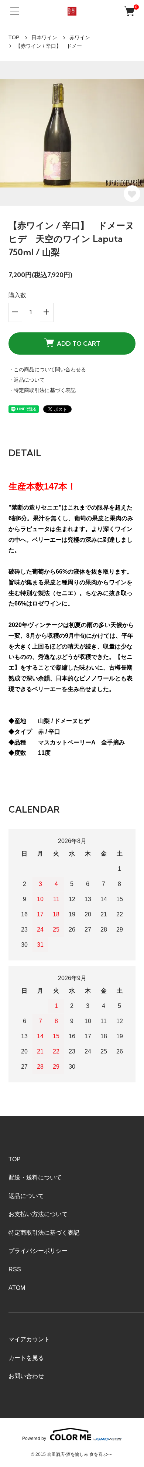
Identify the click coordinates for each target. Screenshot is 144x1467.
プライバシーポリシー (38, 1251)
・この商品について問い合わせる (47, 369)
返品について (26, 1196)
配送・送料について (35, 1177)
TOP (13, 37)
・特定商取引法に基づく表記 (42, 390)
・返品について (26, 380)
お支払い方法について (38, 1214)
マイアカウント (29, 1339)
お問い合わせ (26, 1376)
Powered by (34, 1438)
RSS (14, 1269)
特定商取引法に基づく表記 (43, 1232)
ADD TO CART (78, 343)
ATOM (16, 1288)
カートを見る (26, 1358)
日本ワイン (44, 37)
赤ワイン (79, 37)
